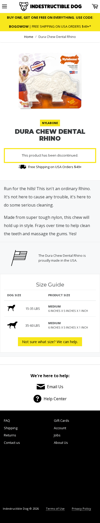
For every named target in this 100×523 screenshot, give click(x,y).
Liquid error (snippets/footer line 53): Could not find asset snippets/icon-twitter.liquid (38, 476)
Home (28, 36)
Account (60, 428)
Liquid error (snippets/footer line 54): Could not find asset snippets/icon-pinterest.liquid (61, 476)
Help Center (55, 399)
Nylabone (50, 123)
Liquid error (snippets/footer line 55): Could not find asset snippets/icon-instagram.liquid (84, 476)
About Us (61, 442)
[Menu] (4, 6)
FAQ (7, 420)
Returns (10, 435)
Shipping (10, 428)
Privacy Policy (81, 508)
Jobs (57, 435)
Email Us (55, 386)
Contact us (12, 442)
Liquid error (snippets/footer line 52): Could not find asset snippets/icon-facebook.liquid (15, 476)
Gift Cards (61, 420)
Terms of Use (55, 508)
